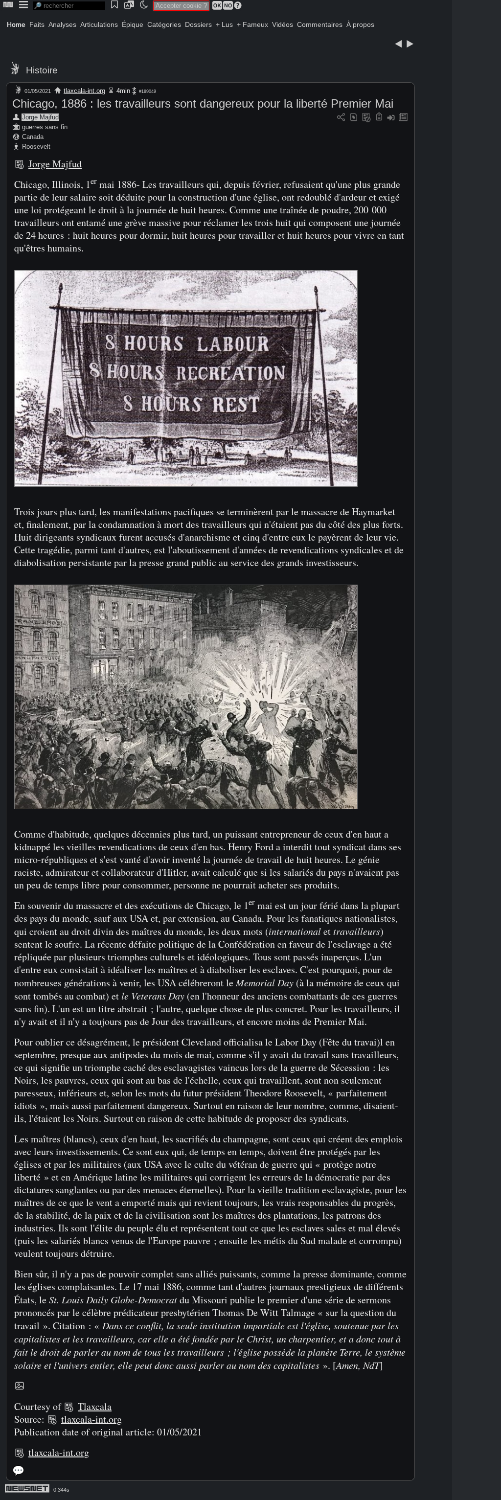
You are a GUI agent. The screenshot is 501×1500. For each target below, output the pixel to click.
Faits (37, 24)
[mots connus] (379, 118)
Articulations (99, 24)
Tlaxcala (95, 1406)
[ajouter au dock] (391, 118)
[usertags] (353, 118)
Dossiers (198, 24)
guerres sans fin (45, 127)
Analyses (62, 24)
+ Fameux (252, 24)
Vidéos (282, 24)
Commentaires (319, 24)
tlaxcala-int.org (84, 90)
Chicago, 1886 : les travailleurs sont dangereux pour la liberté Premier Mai (202, 103)
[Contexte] (366, 118)
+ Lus (224, 24)
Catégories (164, 24)
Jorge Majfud (40, 117)
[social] (341, 118)
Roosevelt (36, 146)
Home (16, 24)
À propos (360, 24)
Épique (132, 24)
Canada (33, 136)
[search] (69, 5)
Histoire (42, 70)
